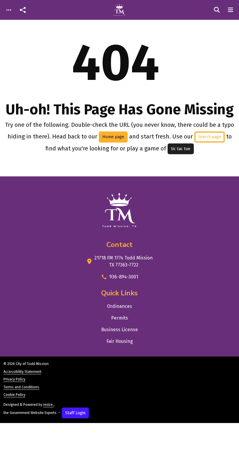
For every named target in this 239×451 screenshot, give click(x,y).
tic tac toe (180, 148)
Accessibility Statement (22, 372)
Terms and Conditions (21, 387)
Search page (209, 136)
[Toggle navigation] (8, 10)
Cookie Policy (14, 395)
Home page (113, 136)
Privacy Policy (14, 379)
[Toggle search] (216, 9)
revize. (48, 405)
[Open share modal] (22, 10)
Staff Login (75, 412)
